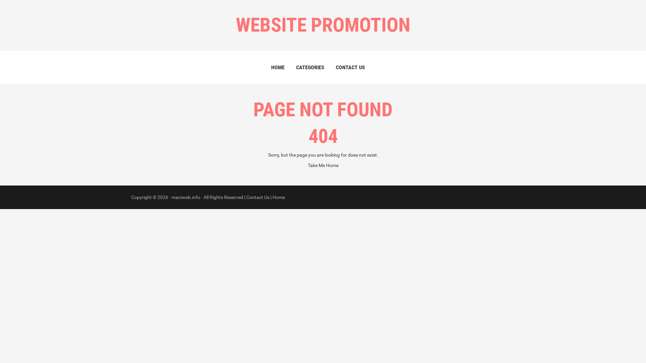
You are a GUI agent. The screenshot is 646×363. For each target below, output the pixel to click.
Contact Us (350, 67)
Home (278, 67)
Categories (310, 67)
